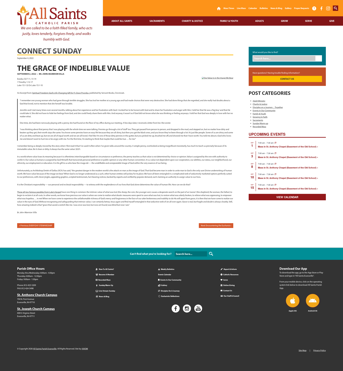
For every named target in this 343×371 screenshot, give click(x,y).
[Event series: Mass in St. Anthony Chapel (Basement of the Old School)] (275, 142)
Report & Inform (230, 269)
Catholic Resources (230, 274)
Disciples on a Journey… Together (268, 107)
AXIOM (85, 348)
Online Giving (229, 285)
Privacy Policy (319, 350)
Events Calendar (164, 274)
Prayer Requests (301, 8)
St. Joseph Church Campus (36, 309)
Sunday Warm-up (260, 123)
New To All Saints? (106, 269)
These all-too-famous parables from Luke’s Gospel (39, 192)
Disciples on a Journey (170, 291)
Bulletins (264, 8)
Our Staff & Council (231, 296)
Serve (308, 20)
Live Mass (241, 8)
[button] (335, 8)
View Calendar (287, 197)
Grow (284, 20)
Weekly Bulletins (167, 269)
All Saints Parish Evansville (45, 348)
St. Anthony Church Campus (37, 295)
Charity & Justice (192, 20)
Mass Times (228, 8)
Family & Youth (229, 20)
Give (331, 20)
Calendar (253, 8)
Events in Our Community (264, 110)
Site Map (302, 350)
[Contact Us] (314, 8)
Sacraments (157, 20)
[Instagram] (328, 8)
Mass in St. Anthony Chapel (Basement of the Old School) (287, 146)
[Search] (319, 58)
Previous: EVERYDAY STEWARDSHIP (36, 225)
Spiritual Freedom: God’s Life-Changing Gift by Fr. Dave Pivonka (60, 93)
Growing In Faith (260, 117)
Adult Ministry (259, 101)
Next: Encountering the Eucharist (215, 225)
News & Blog (276, 8)
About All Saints (121, 20)
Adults (259, 20)
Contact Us (227, 290)
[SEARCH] (211, 253)
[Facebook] (321, 8)
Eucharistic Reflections (170, 296)
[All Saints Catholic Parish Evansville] (218, 8)
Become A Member (106, 274)
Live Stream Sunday (107, 291)
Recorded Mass (259, 126)
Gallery (288, 8)
